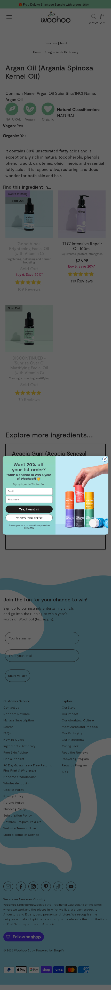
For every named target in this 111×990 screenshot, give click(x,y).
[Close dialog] (104, 459)
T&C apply (29, 527)
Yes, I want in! (29, 509)
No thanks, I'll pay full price (29, 517)
